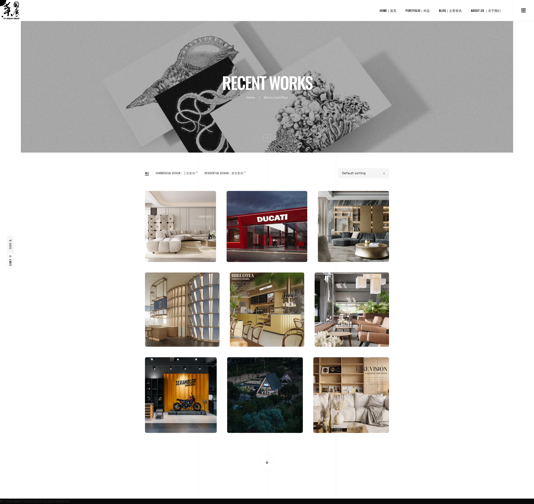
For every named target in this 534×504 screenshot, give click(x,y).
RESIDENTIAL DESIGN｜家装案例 (225, 173)
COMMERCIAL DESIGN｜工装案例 (177, 173)
